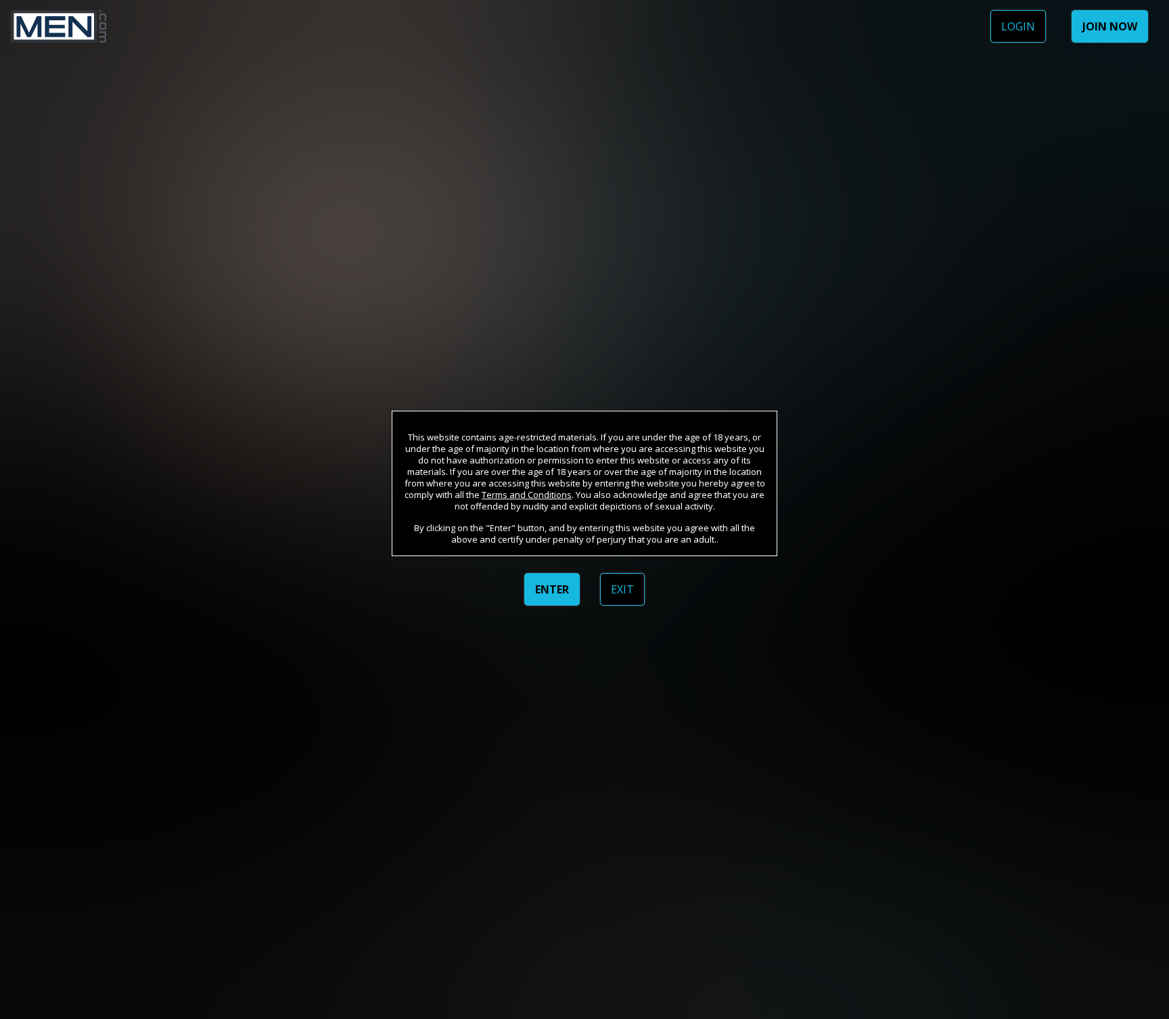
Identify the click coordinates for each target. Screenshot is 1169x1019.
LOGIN (1018, 26)
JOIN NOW (1109, 26)
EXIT (622, 589)
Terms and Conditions (527, 495)
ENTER (552, 589)
